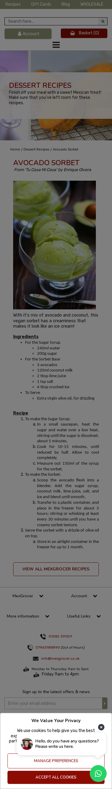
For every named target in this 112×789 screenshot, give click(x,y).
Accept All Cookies (56, 777)
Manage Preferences (56, 761)
